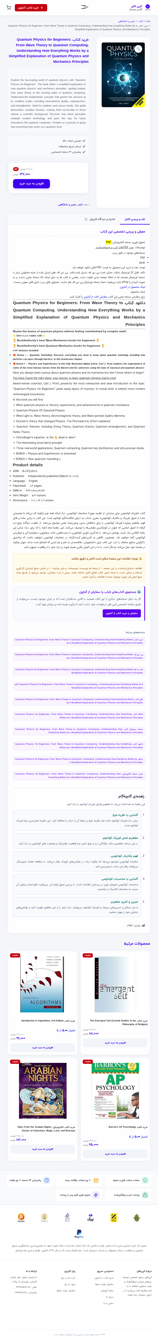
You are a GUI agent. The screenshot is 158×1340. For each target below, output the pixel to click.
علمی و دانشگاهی (126, 21)
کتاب (140, 21)
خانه (148, 21)
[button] (138, 49)
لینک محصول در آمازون (132, 287)
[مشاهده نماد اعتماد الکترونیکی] (67, 1218)
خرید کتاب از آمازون (103, 1278)
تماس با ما (108, 1303)
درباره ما (109, 1297)
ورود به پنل (69, 1284)
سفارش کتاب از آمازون (95, 297)
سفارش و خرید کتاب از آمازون (122, 613)
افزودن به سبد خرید (31, 184)
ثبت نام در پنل (68, 1278)
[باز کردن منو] (88, 7)
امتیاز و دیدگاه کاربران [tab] (100, 219)
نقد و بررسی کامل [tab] (135, 219)
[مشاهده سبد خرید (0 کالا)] (8, 7)
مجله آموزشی (107, 1290)
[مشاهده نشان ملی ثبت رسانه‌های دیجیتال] (44, 1218)
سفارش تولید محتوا (104, 1284)
